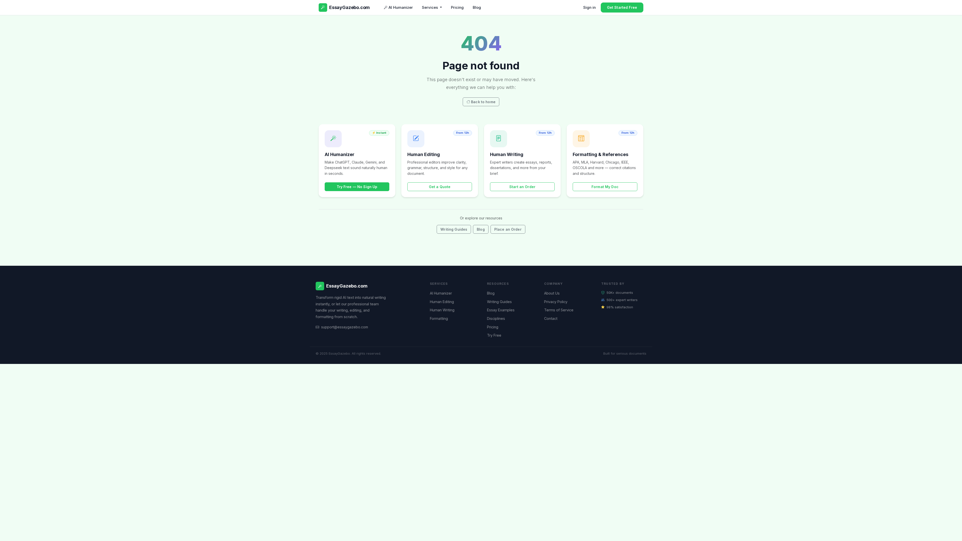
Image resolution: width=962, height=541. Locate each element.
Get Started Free (622, 7)
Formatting (439, 318)
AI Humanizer (401, 7)
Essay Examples (501, 310)
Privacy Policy (555, 302)
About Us (552, 293)
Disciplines (496, 318)
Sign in (589, 7)
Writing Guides (453, 229)
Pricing (457, 7)
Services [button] (430, 7)
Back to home (483, 102)
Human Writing (442, 310)
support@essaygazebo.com (344, 327)
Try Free (494, 335)
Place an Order (508, 229)
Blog (477, 7)
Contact (550, 318)
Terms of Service (558, 310)
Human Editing (442, 302)
